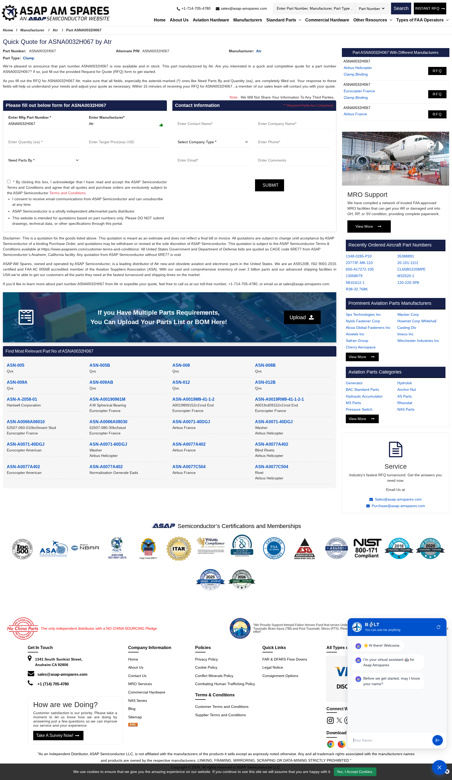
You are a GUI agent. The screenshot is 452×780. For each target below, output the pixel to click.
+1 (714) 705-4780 (53, 684)
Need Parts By (19, 154)
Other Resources (370, 20)
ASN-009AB (101, 382)
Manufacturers (247, 20)
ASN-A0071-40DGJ (191, 422)
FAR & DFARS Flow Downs (284, 659)
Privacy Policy (206, 659)
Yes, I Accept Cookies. (355, 772)
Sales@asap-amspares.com (398, 499)
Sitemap (137, 717)
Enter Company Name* (277, 117)
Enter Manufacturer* (107, 117)
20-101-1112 (407, 263)
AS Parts (404, 396)
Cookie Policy (206, 667)
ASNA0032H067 (356, 61)
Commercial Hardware (327, 20)
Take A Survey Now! (54, 735)
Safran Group (357, 341)
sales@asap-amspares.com (62, 674)
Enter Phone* (268, 136)
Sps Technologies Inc (363, 314)
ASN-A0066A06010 (26, 422)
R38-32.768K (357, 289)
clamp (28, 58)
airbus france (355, 114)
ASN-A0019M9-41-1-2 (193, 399)
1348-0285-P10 (359, 256)
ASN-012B (265, 382)
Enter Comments (271, 154)
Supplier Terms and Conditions (220, 715)
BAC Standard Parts (362, 389)
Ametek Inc (355, 334)
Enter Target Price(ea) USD (111, 136)
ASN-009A (17, 382)
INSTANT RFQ (427, 8)
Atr (55, 30)
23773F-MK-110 (359, 263)
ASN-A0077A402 (189, 444)
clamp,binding (356, 74)
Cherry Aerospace (361, 347)
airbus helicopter (358, 68)
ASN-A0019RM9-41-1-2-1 (279, 399)
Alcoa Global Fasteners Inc (368, 327)
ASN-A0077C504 (189, 466)
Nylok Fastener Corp (363, 321)
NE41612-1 (355, 282)
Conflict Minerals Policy (214, 676)
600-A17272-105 (360, 269)
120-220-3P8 (408, 282)
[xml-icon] (133, 725)
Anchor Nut (406, 389)
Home (160, 20)
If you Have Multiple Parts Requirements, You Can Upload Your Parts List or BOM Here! (159, 317)
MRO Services (140, 684)
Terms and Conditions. (68, 193)
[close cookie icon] (447, 772)
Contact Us (137, 676)
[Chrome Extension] (330, 744)
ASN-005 (15, 365)
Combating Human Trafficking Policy (225, 684)
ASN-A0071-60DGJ (108, 444)
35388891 (405, 256)
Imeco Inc (405, 334)
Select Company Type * (196, 136)
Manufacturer (32, 30)
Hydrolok (404, 383)
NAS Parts (405, 409)
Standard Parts (281, 20)
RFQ (437, 71)
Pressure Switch (359, 409)
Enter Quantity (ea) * (25, 136)
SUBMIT (270, 185)
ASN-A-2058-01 (22, 399)
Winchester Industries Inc (418, 341)
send (437, 740)
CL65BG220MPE (411, 269)
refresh (438, 627)
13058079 (354, 276)
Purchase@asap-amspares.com (398, 506)
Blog (131, 709)
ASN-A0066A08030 (108, 422)
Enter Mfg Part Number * (29, 117)
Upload (299, 317)
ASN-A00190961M (107, 399)
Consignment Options (280, 676)
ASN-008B (265, 365)
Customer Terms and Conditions (221, 706)
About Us (179, 20)
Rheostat (404, 403)
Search (401, 8)
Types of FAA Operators (420, 20)
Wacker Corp (408, 314)
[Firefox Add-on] (341, 744)
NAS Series (137, 700)
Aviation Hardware (211, 20)
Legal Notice (272, 667)
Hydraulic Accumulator (364, 396)
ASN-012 (181, 382)
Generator (354, 383)
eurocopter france (359, 91)
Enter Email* (187, 154)
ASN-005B (99, 365)
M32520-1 (405, 276)
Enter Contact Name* (194, 117)
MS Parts (353, 403)
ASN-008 (181, 365)
